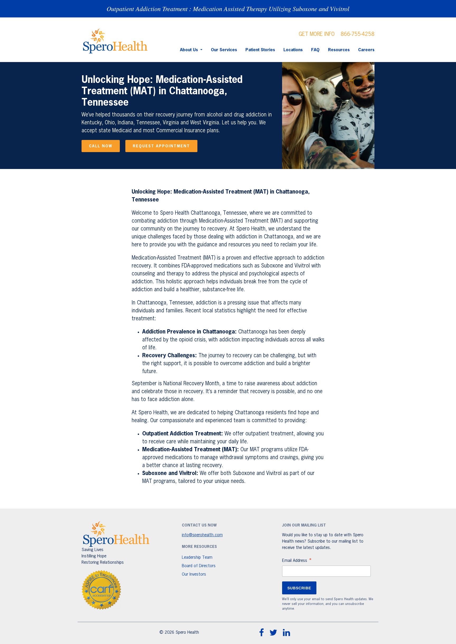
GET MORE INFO (317, 34)
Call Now (100, 146)
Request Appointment (161, 146)
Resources (339, 50)
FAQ (315, 50)
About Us (189, 50)
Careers (366, 50)
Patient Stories (260, 50)
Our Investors (194, 574)
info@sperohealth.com (202, 535)
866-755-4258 (357, 34)
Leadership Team (197, 558)
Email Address (297, 561)
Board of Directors (199, 566)
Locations (293, 50)
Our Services (224, 50)
